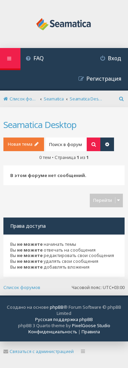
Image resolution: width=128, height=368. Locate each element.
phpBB (56, 307)
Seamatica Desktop (39, 124)
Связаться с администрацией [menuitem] (42, 351)
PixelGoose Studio (91, 325)
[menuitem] (34, 59)
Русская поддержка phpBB (64, 319)
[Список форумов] (64, 25)
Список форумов (21, 287)
